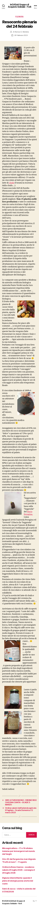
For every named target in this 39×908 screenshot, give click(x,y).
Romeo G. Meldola (22, 32)
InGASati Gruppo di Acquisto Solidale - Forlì (19, 5)
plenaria (19, 16)
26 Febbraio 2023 (21, 35)
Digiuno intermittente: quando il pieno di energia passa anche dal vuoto (17, 881)
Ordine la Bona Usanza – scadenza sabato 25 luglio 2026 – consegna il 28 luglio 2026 (18, 870)
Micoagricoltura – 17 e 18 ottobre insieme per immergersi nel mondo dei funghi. (18, 851)
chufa (11, 183)
